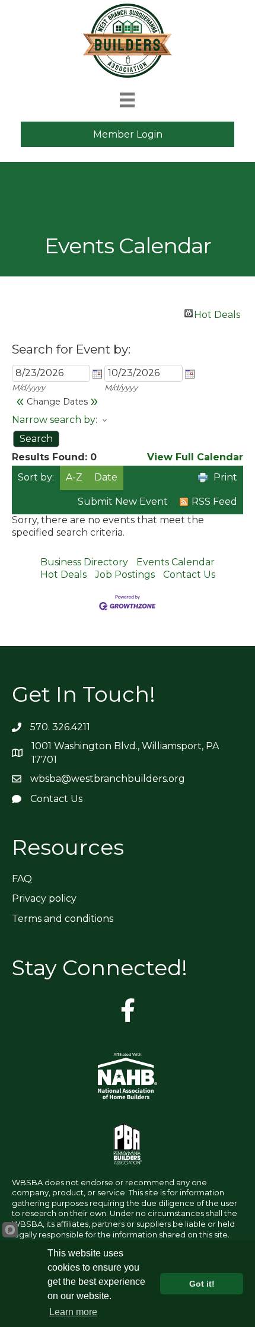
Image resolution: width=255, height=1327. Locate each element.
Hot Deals (217, 313)
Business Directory (84, 562)
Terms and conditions (62, 918)
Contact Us (189, 574)
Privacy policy (44, 898)
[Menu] (127, 100)
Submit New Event (123, 501)
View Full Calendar (195, 457)
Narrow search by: (54, 419)
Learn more (73, 1312)
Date (105, 477)
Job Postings (125, 574)
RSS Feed (214, 501)
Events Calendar (175, 562)
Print (225, 477)
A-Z (74, 477)
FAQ (22, 878)
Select (97, 373)
